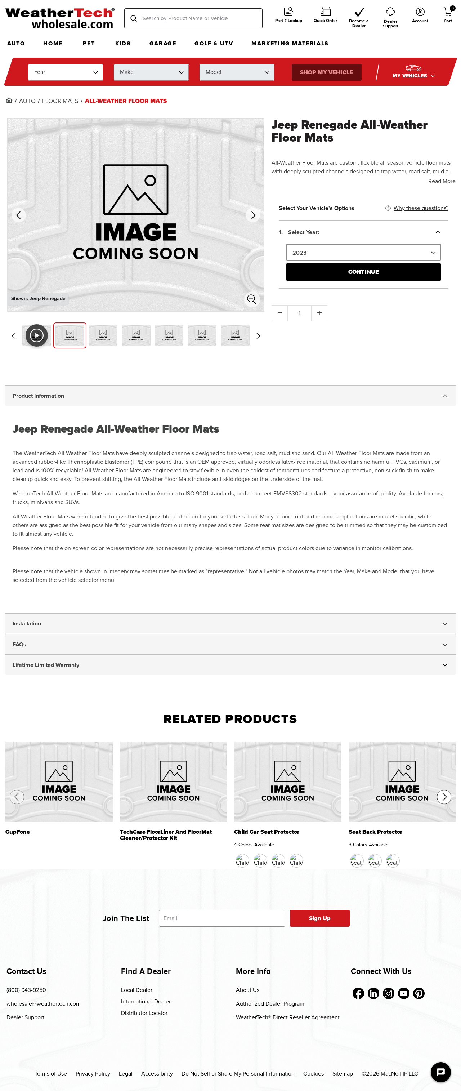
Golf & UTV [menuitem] (213, 43)
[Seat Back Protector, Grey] (393, 860)
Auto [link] (27, 101)
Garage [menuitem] (162, 43)
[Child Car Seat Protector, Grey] (296, 860)
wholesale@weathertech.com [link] (43, 1003)
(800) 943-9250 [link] (26, 990)
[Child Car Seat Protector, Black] (242, 860)
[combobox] (193, 18)
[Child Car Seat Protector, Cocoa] (260, 860)
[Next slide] (258, 335)
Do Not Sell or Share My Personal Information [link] (238, 1073)
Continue (363, 272)
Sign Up (320, 918)
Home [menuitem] (52, 43)
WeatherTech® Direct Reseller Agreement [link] (288, 1017)
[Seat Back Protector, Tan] (375, 860)
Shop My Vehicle (326, 72)
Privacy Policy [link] (93, 1073)
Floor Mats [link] (60, 101)
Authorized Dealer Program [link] (270, 1003)
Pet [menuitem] (89, 43)
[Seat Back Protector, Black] (357, 860)
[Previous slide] (13, 335)
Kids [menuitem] (123, 43)
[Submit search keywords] (133, 18)
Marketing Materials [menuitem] (289, 43)
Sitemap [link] (342, 1073)
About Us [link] (247, 990)
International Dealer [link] (146, 1001)
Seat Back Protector (375, 832)
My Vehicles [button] (411, 75)
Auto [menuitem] (16, 43)
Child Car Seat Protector (266, 832)
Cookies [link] (313, 1073)
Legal (126, 1073)
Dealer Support (25, 1017)
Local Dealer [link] (136, 990)
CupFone (17, 832)
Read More (442, 181)
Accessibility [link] (157, 1073)
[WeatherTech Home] (60, 18)
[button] (288, 18)
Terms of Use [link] (51, 1073)
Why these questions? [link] (421, 208)
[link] (9, 100)
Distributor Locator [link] (144, 1013)
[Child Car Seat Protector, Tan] (278, 860)
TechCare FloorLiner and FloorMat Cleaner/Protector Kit (166, 835)
